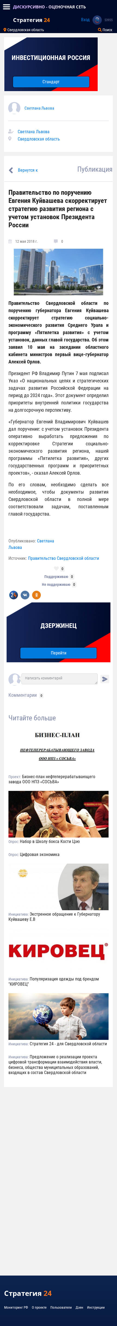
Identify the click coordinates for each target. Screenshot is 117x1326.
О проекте (39, 1307)
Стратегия (31, 20)
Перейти (58, 653)
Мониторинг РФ (16, 1307)
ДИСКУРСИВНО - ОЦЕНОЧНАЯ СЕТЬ (49, 6)
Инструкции (96, 1307)
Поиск (107, 30)
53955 (108, 20)
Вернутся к (28, 170)
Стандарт (51, 81)
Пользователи (61, 1307)
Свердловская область (25, 30)
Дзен (79, 1307)
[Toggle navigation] (7, 7)
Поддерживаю (56, 576)
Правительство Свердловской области (63, 558)
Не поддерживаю (56, 584)
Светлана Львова (39, 108)
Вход (85, 19)
